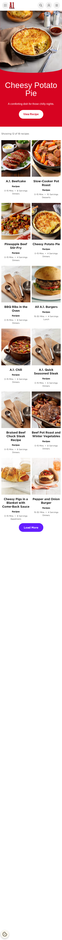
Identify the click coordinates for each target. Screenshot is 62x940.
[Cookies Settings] (5, 934)
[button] (5, 5)
